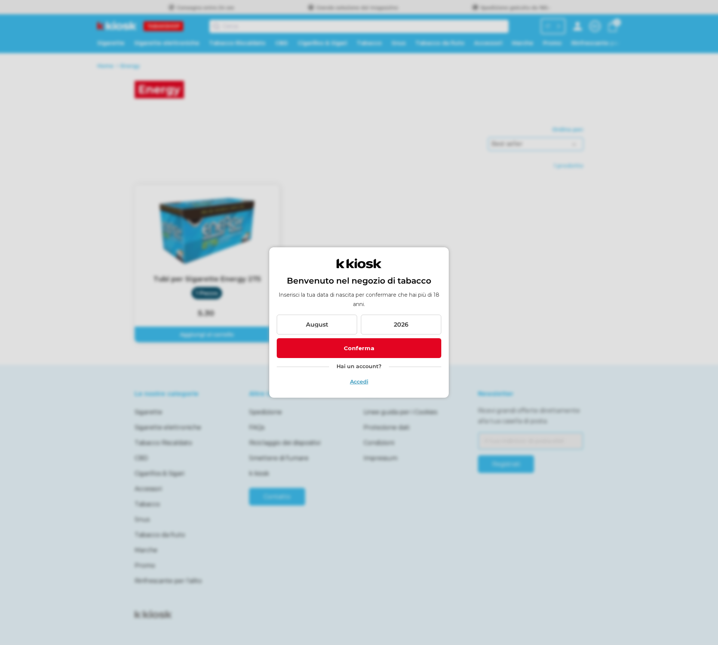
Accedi (359, 381)
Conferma (359, 348)
